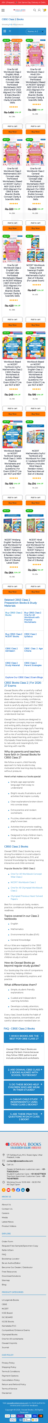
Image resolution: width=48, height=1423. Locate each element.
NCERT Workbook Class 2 (23, 882)
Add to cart (12, 126)
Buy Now (12, 132)
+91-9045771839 (38, 1174)
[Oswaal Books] (19, 10)
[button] (35, 10)
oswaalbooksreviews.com (18, 1403)
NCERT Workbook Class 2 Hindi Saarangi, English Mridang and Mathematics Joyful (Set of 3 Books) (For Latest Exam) (35, 273)
